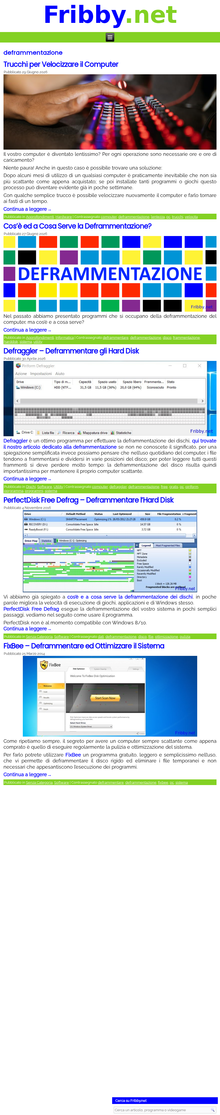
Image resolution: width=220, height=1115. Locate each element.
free (164, 487)
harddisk (11, 342)
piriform (191, 487)
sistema (26, 342)
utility (38, 342)
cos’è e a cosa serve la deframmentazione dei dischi (130, 597)
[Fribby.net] (110, 16)
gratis (173, 487)
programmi (34, 491)
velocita (191, 217)
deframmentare (116, 338)
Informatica (65, 338)
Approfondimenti (40, 217)
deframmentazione (133, 217)
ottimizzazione (166, 637)
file (150, 637)
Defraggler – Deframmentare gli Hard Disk (71, 351)
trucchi (177, 217)
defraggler (118, 487)
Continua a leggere (27, 209)
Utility (58, 487)
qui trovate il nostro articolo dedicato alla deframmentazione (110, 444)
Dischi (31, 487)
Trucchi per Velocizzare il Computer (60, 64)
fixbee (163, 782)
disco (167, 338)
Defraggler (15, 441)
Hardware (64, 217)
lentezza (158, 217)
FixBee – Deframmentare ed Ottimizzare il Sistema (83, 646)
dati (101, 637)
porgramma (13, 491)
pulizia (185, 637)
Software (44, 487)
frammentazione (186, 338)
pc (168, 217)
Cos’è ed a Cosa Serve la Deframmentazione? (77, 226)
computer (109, 217)
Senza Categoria (39, 637)
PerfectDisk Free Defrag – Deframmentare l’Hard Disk (88, 500)
